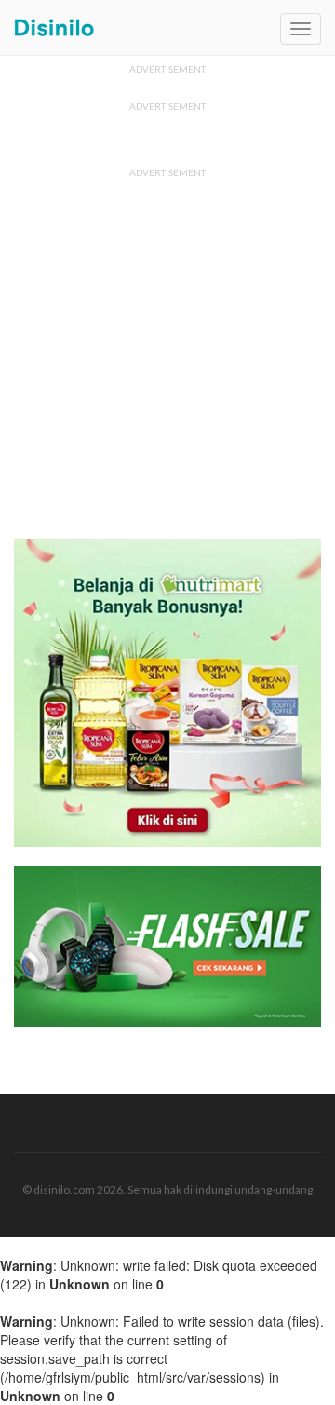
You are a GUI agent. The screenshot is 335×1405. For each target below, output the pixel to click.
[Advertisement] (167, 353)
